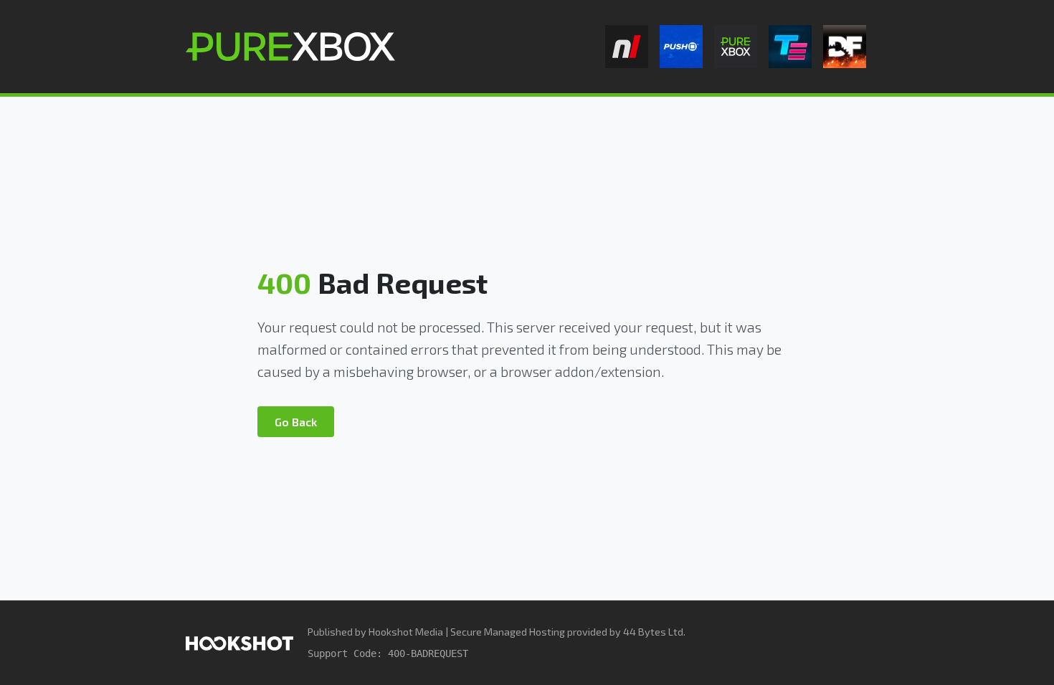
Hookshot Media (406, 632)
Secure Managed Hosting (507, 632)
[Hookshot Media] (239, 642)
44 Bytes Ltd (653, 632)
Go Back (296, 421)
